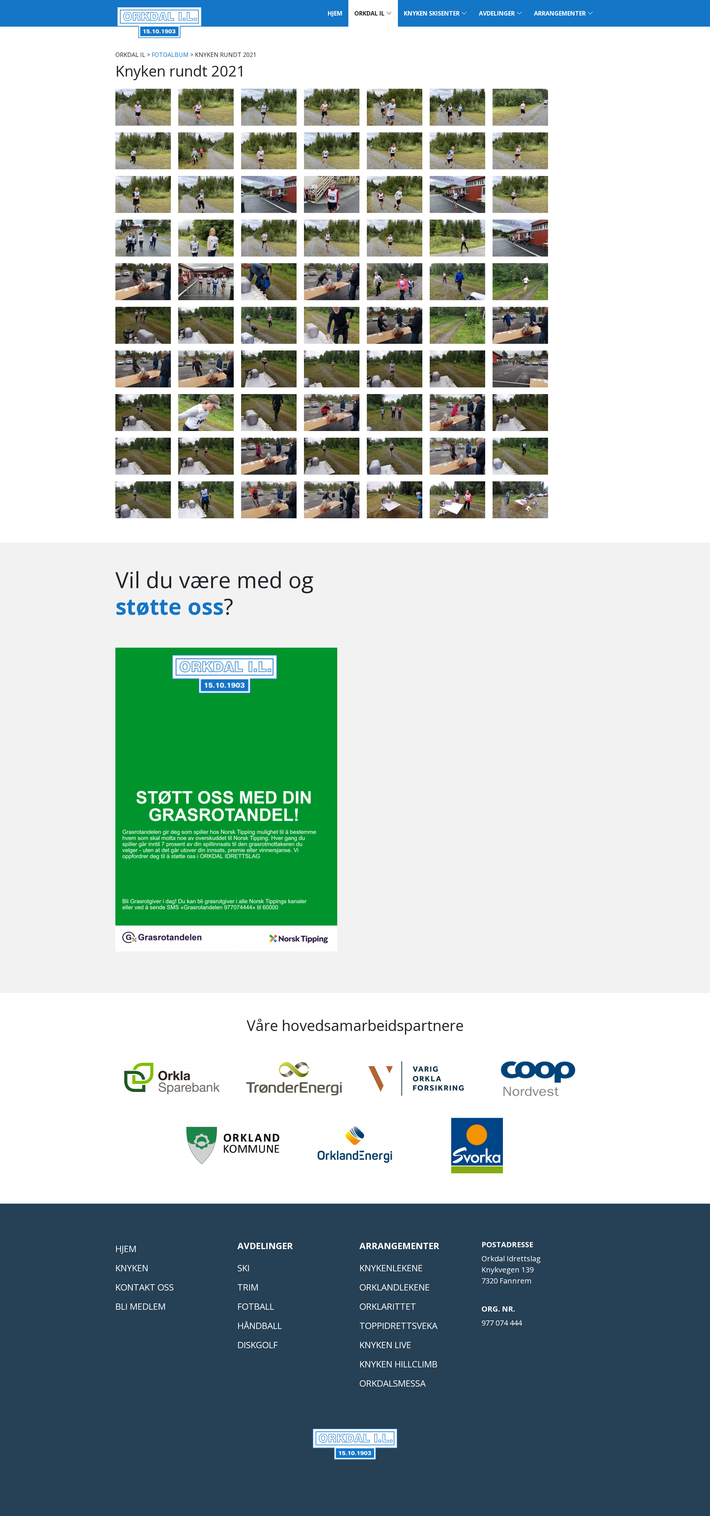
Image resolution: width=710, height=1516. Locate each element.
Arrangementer (560, 13)
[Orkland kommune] (233, 1148)
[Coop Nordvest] (538, 1082)
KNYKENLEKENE (391, 1268)
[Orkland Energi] (355, 1149)
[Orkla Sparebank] (172, 1082)
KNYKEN (131, 1268)
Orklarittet (387, 1306)
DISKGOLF (257, 1345)
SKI (243, 1268)
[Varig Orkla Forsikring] (416, 1081)
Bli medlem (140, 1306)
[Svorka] (477, 1149)
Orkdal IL (370, 13)
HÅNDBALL (259, 1325)
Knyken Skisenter (432, 13)
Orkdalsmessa (392, 1383)
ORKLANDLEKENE (394, 1287)
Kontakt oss (144, 1287)
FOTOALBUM (170, 55)
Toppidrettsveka (398, 1325)
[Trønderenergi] (294, 1082)
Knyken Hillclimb (398, 1364)
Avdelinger (497, 13)
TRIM (247, 1287)
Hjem (335, 13)
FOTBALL (255, 1306)
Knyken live (385, 1345)
